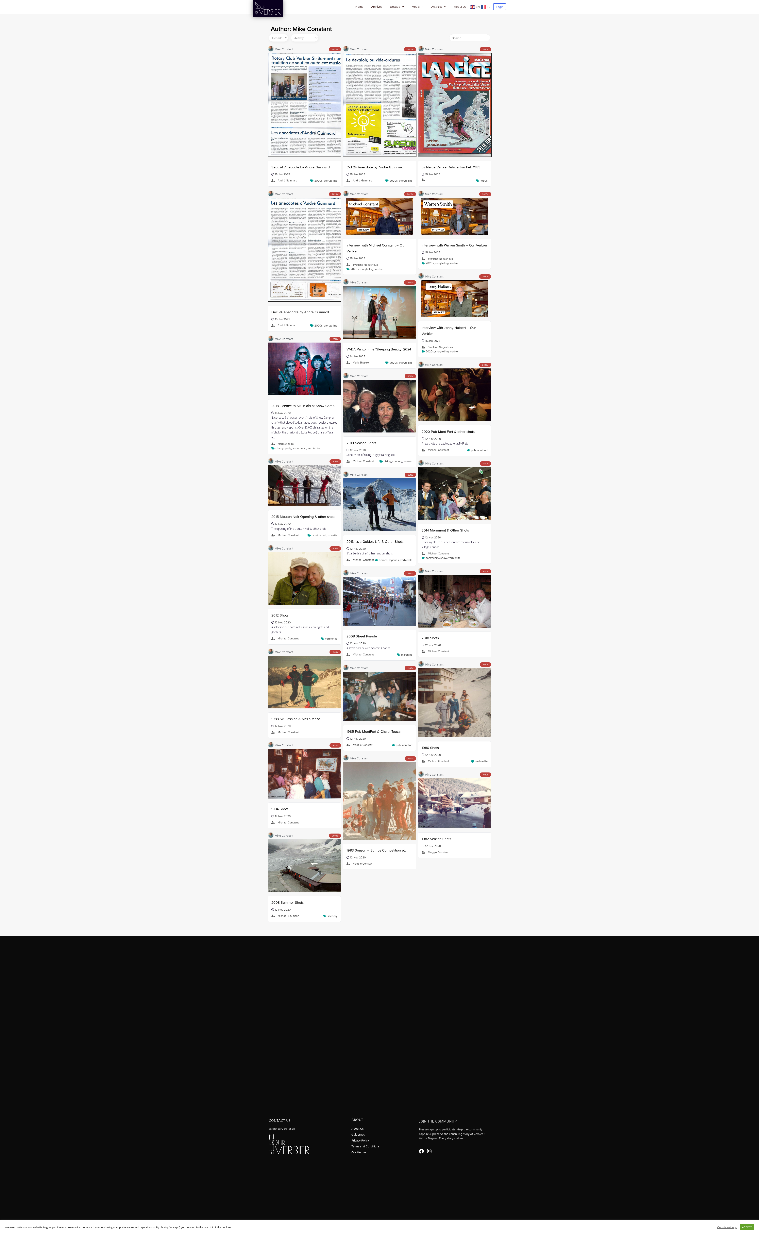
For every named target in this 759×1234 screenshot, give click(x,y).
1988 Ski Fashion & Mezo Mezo (295, 718)
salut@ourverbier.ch (282, 1129)
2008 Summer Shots (287, 902)
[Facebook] (421, 1151)
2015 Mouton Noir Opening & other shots (303, 516)
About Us (460, 6)
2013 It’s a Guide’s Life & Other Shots (374, 541)
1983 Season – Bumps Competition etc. (376, 850)
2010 (335, 339)
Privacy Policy (360, 1140)
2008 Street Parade (361, 636)
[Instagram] (429, 1151)
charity (280, 448)
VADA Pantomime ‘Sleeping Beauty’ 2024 (378, 349)
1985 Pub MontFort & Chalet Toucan (374, 731)
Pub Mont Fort (479, 450)
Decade (395, 6)
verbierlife (314, 448)
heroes (383, 560)
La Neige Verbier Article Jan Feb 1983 (451, 167)
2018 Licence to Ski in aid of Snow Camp (302, 405)
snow (443, 558)
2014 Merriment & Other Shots (445, 530)
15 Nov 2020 (283, 413)
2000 (409, 573)
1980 (485, 49)
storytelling (330, 181)
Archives (376, 6)
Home (359, 6)
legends (394, 560)
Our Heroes (358, 1152)
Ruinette (332, 535)
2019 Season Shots (361, 443)
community (432, 558)
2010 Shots (430, 638)
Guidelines (358, 1134)
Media (416, 6)
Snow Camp (299, 448)
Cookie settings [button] (727, 1227)
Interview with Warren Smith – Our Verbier (454, 245)
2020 (334, 49)
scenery (397, 461)
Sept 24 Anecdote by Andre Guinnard (300, 167)
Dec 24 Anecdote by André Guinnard (300, 312)
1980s (484, 181)
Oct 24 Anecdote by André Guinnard (374, 167)
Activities (436, 6)
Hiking (387, 461)
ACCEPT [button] (747, 1227)
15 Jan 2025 (282, 174)
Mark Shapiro (361, 362)
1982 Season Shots (436, 838)
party (288, 448)
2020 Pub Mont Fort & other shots (448, 431)
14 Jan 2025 (357, 356)
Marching (407, 655)
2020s (318, 181)
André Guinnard (287, 180)
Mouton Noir (319, 535)
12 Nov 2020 (433, 439)
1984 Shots (279, 809)
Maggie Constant (363, 745)
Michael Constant (438, 450)
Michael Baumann (288, 916)
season (408, 461)
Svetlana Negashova (365, 265)
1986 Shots (430, 747)
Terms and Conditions (365, 1146)
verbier (379, 269)
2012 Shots (279, 615)
